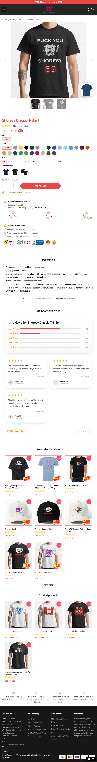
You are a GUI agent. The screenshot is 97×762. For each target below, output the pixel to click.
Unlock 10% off (5, 750)
